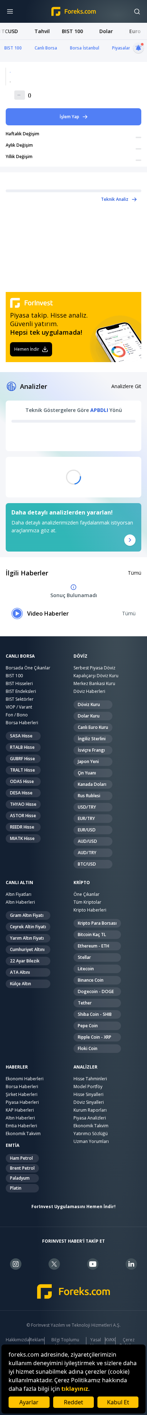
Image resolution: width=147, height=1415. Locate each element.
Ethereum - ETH (93, 946)
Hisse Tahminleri (90, 1079)
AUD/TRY (87, 853)
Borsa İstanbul (84, 48)
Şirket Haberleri (21, 1094)
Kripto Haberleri (90, 910)
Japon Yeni (88, 761)
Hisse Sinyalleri (88, 1094)
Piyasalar (121, 48)
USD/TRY (87, 807)
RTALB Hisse (22, 747)
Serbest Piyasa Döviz (94, 668)
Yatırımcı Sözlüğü (91, 1134)
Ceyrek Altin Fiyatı (28, 927)
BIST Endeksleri (21, 691)
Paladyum (20, 1178)
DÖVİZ (80, 656)
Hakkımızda (17, 1340)
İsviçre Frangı (91, 750)
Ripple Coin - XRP (94, 1037)
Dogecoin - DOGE (96, 991)
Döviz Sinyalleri (89, 1102)
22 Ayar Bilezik (25, 961)
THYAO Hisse (23, 804)
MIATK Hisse (22, 838)
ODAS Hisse (22, 781)
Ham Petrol (21, 1158)
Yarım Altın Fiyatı (27, 938)
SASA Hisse (21, 736)
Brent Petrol (22, 1168)
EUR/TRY (86, 818)
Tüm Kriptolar (87, 902)
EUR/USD (87, 830)
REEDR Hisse (22, 827)
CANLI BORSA (20, 656)
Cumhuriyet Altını (27, 949)
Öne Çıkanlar (87, 894)
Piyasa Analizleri (90, 1118)
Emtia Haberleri (21, 1126)
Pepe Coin (88, 1026)
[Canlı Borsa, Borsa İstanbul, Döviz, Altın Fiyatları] (73, 1291)
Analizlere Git (126, 386)
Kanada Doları (92, 784)
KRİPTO (82, 883)
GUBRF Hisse (22, 759)
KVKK (110, 1340)
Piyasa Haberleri (22, 1102)
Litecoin (86, 969)
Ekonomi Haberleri (25, 1079)
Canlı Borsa (46, 48)
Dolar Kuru (89, 716)
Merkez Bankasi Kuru (94, 683)
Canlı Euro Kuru (93, 727)
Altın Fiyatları (18, 894)
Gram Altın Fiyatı (27, 915)
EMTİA (12, 1145)
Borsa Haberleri (22, 723)
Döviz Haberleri (89, 691)
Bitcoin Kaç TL (92, 934)
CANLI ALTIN (19, 883)
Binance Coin (90, 980)
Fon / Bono (17, 715)
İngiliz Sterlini (92, 739)
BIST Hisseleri (19, 683)
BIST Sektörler (20, 699)
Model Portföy (88, 1087)
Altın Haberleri (20, 902)
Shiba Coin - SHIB (95, 1014)
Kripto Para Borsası (97, 923)
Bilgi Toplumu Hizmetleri (65, 1342)
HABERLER (17, 1067)
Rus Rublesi (89, 796)
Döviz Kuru (89, 704)
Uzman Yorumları (91, 1141)
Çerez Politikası (128, 1342)
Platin (15, 1188)
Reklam (37, 1340)
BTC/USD (87, 864)
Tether (85, 1003)
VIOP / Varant (19, 707)
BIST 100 (13, 48)
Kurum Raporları (90, 1110)
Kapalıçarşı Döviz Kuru (96, 676)
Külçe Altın (20, 984)
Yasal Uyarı (95, 1342)
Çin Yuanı (87, 773)
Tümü (134, 572)
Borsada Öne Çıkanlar (28, 668)
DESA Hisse (21, 793)
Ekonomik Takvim (23, 1134)
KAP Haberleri (20, 1110)
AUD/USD (87, 841)
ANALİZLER (85, 1067)
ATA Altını (20, 972)
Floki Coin (87, 1048)
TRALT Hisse (22, 770)
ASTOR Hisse (23, 816)
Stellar (84, 957)
